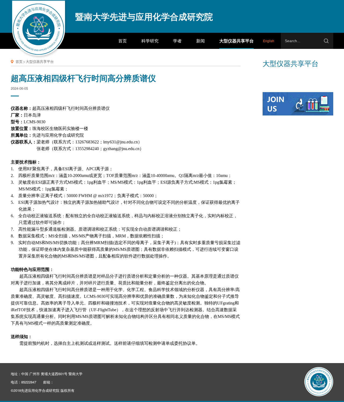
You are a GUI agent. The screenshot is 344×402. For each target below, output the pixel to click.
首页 (19, 61)
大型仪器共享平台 (40, 61)
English (268, 40)
